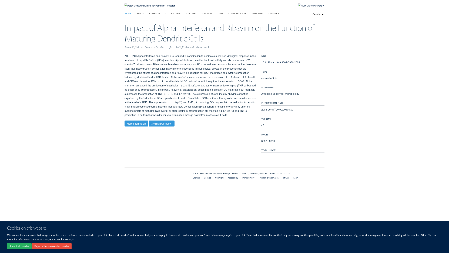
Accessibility (233, 177)
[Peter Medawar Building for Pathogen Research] (150, 3)
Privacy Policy (248, 177)
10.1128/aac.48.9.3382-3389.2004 (280, 62)
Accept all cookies (19, 246)
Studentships (173, 13)
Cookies (207, 177)
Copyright (219, 177)
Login (295, 177)
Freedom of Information (269, 177)
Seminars (206, 13)
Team (220, 13)
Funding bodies (237, 13)
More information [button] (136, 123)
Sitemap (196, 177)
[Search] (322, 14)
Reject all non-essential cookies (51, 246)
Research (154, 13)
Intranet (257, 13)
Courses (191, 13)
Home (128, 13)
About (140, 13)
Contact (274, 13)
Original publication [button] (161, 123)
